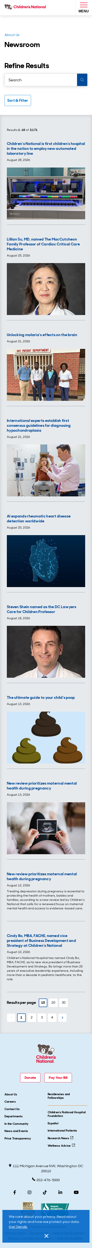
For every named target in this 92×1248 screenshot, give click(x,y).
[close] (46, 1235)
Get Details (18, 1227)
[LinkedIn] (60, 1192)
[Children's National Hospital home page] (26, 7)
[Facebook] (14, 1192)
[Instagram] (29, 1192)
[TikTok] (45, 1192)
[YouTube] (76, 1192)
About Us (11, 35)
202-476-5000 (48, 1180)
